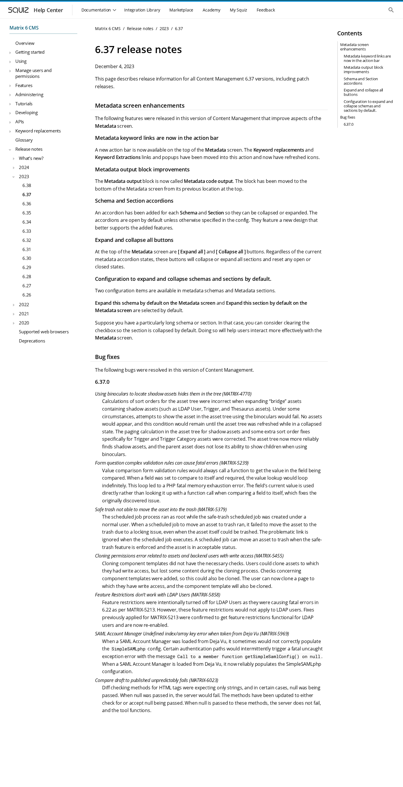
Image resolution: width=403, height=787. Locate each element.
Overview (24, 43)
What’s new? (31, 158)
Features (23, 85)
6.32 (26, 240)
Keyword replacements (38, 131)
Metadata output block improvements (363, 69)
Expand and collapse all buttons (363, 92)
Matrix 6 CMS (24, 27)
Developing (26, 112)
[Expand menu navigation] (10, 53)
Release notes (28, 149)
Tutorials (23, 103)
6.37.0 (348, 124)
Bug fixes (347, 117)
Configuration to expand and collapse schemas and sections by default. (368, 106)
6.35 (26, 213)
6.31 (26, 249)
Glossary (23, 140)
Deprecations (32, 341)
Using (21, 61)
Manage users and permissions (33, 73)
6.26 (26, 295)
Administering (29, 94)
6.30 (26, 258)
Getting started (30, 52)
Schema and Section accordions (361, 81)
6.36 (26, 203)
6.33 (26, 231)
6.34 (26, 222)
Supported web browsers (44, 332)
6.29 (26, 267)
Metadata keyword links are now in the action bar (367, 58)
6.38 (26, 185)
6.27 (26, 285)
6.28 (26, 276)
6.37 (26, 194)
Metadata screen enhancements (354, 47)
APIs (19, 121)
